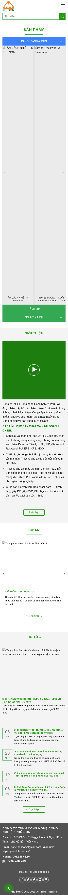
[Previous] (5, 172)
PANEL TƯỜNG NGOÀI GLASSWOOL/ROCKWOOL (51, 299)
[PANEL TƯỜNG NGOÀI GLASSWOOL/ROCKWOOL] (49, 169)
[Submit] (62, 16)
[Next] (63, 172)
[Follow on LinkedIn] (40, 879)
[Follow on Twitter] (34, 879)
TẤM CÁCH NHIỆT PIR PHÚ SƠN (18, 299)
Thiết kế (10, 454)
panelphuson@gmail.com (26, 847)
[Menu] (63, 6)
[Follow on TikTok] (28, 879)
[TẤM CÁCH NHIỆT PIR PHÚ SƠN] (18, 169)
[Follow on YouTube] (46, 879)
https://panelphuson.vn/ (16, 851)
